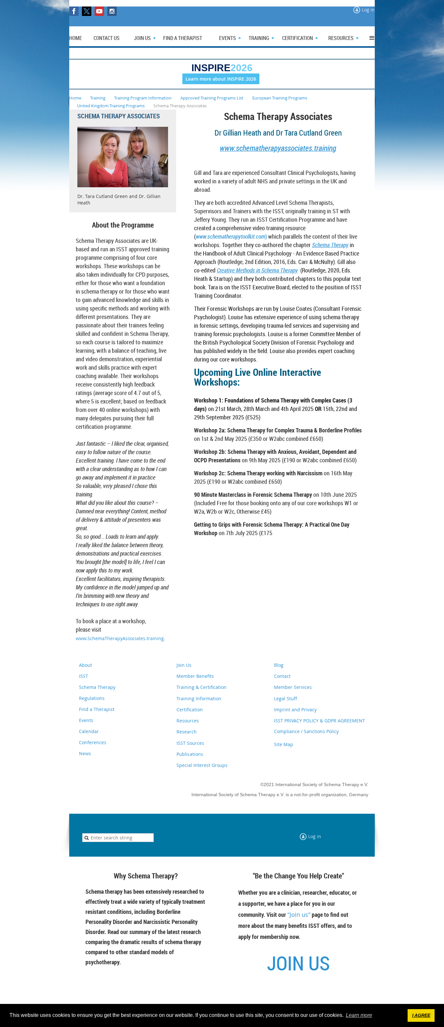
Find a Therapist (96, 709)
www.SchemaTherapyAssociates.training (120, 638)
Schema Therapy (330, 245)
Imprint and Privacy (295, 709)
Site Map (283, 744)
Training (97, 98)
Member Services (293, 687)
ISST (83, 676)
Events (86, 720)
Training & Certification (201, 687)
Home (75, 98)
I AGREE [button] (421, 1015)
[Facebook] (74, 11)
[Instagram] (112, 11)
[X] (86, 11)
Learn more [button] (359, 1015)
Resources (187, 721)
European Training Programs (279, 98)
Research (186, 732)
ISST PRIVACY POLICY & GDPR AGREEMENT (319, 721)
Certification (189, 709)
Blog (278, 665)
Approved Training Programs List (211, 98)
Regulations (92, 698)
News (85, 753)
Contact (282, 676)
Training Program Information (143, 98)
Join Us (183, 665)
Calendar (89, 731)
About (85, 665)
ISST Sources (190, 743)
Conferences (92, 742)
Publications (189, 754)
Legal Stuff (285, 698)
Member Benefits (195, 676)
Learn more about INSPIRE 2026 (221, 79)
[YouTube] (99, 11)
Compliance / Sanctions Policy (306, 731)
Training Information (198, 698)
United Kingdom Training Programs (111, 106)
